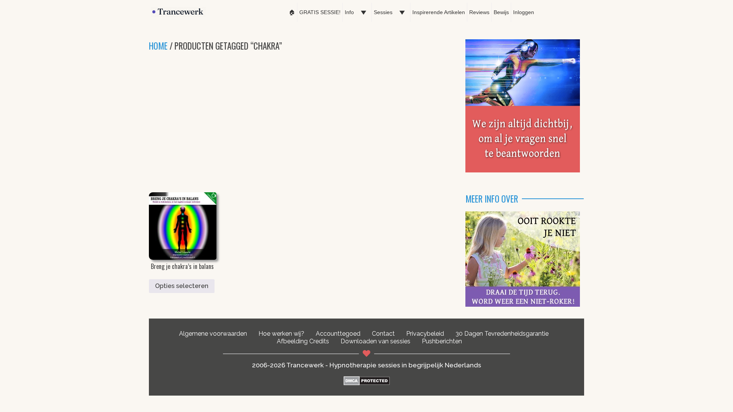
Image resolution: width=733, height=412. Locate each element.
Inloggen (523, 12)
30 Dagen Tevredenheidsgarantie (502, 333)
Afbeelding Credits (303, 341)
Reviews (479, 12)
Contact (383, 333)
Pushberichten (442, 341)
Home (158, 45)
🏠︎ (292, 12)
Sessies (383, 12)
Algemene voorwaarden (213, 333)
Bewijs (501, 12)
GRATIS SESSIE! (320, 12)
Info (349, 12)
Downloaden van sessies (375, 341)
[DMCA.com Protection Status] (367, 383)
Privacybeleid (425, 333)
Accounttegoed (338, 333)
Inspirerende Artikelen (438, 12)
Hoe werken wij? (281, 333)
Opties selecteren (181, 286)
